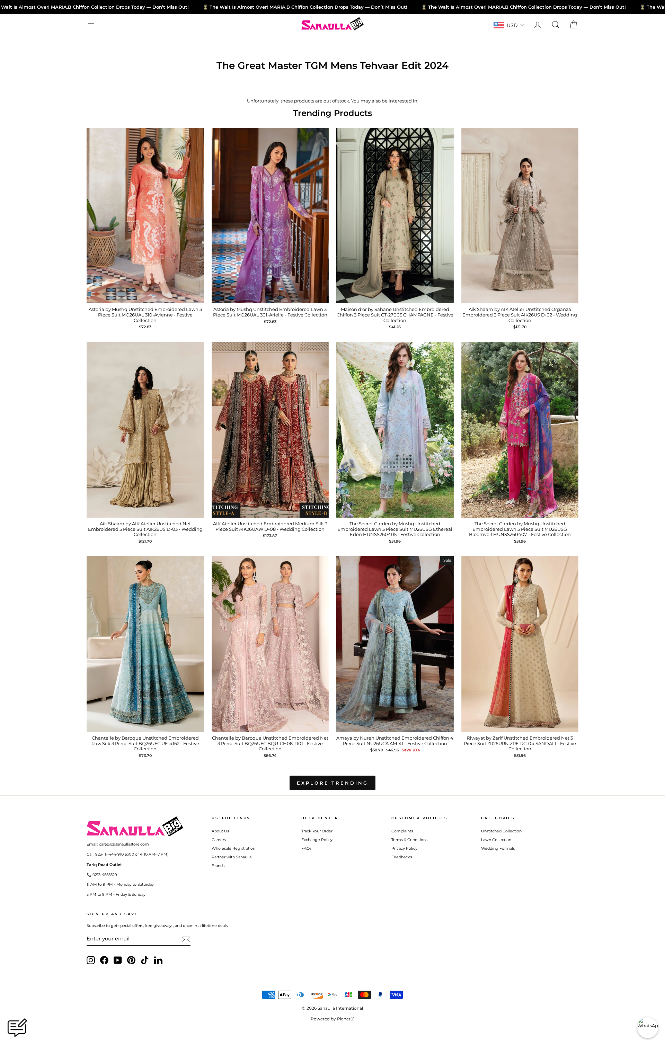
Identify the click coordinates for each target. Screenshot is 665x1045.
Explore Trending (332, 783)
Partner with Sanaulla (231, 857)
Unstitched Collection (501, 831)
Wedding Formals (498, 848)
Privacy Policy (404, 848)
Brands (218, 865)
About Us (220, 831)
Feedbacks (401, 857)
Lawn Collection (496, 839)
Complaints (402, 831)
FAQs (306, 848)
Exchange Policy (316, 839)
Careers (219, 839)
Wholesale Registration (233, 848)
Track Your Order (316, 831)
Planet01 (346, 1018)
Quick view (145, 296)
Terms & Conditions (409, 839)
